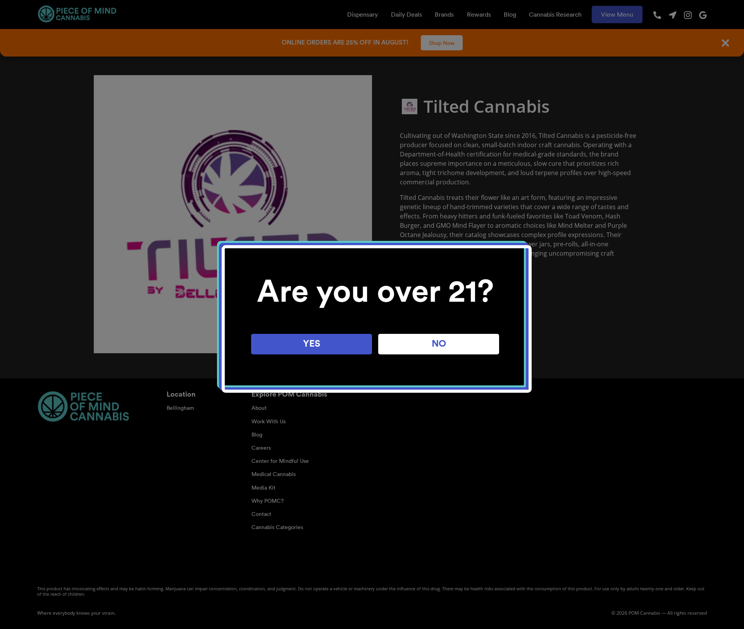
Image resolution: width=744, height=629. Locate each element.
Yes (311, 344)
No (439, 344)
